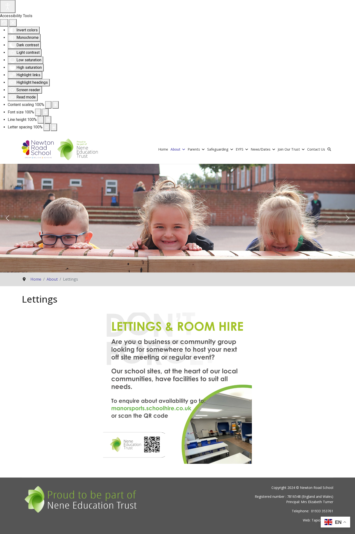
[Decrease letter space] (46, 127)
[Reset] (4, 23)
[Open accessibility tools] (7, 6)
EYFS (239, 149)
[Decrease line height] (41, 120)
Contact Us (316, 149)
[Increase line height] (48, 120)
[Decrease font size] (38, 112)
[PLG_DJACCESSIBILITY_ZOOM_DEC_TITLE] (48, 105)
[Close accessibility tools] (13, 23)
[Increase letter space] (54, 127)
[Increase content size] (55, 105)
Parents (194, 149)
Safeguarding (217, 149)
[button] (7, 218)
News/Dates (260, 149)
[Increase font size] (45, 112)
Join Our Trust (289, 149)
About (175, 149)
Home (163, 149)
